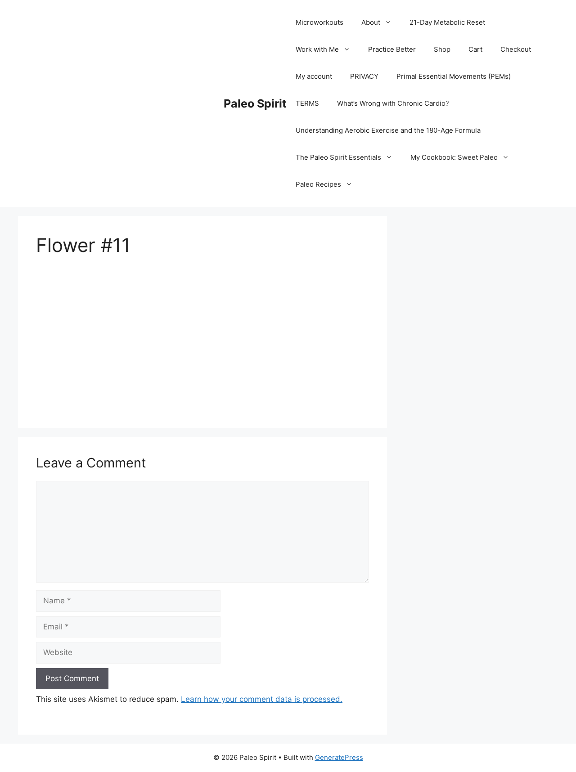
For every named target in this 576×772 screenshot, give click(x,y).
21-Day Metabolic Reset (447, 22)
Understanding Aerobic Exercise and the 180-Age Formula (388, 130)
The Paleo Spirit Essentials (338, 157)
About (370, 22)
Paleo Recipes (318, 184)
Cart (475, 49)
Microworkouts (319, 22)
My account (314, 76)
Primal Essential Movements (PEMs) (453, 76)
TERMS (307, 103)
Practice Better (392, 49)
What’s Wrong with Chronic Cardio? (393, 103)
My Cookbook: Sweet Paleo (454, 157)
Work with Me (317, 49)
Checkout (515, 49)
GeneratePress (339, 757)
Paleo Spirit (255, 103)
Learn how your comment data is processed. (261, 699)
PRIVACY (364, 76)
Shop (442, 49)
